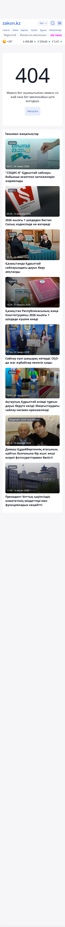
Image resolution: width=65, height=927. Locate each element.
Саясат (6, 30)
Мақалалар (55, 30)
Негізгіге (32, 111)
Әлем (15, 30)
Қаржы (24, 30)
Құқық (43, 30)
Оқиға (34, 30)
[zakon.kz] (12, 23)
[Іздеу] (53, 23)
